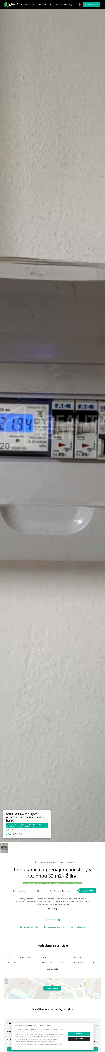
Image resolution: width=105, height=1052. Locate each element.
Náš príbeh (24, 5)
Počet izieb (12, 962)
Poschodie (44, 957)
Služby (32, 5)
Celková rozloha (46, 962)
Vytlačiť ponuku (80, 927)
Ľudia (39, 5)
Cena (9, 957)
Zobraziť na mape (52, 988)
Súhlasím (78, 1034)
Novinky (56, 5)
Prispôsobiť (79, 1039)
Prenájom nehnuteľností (48, 862)
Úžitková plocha (79, 962)
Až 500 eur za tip (91, 4)
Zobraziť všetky (52, 969)
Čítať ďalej (52, 909)
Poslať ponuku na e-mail (56, 927)
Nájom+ (72, 5)
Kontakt (64, 5)
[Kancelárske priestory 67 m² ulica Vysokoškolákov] (52, 425)
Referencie (47, 5)
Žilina (61, 862)
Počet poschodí (79, 957)
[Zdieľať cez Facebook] (58, 920)
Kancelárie (70, 862)
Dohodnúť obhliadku (31, 927)
